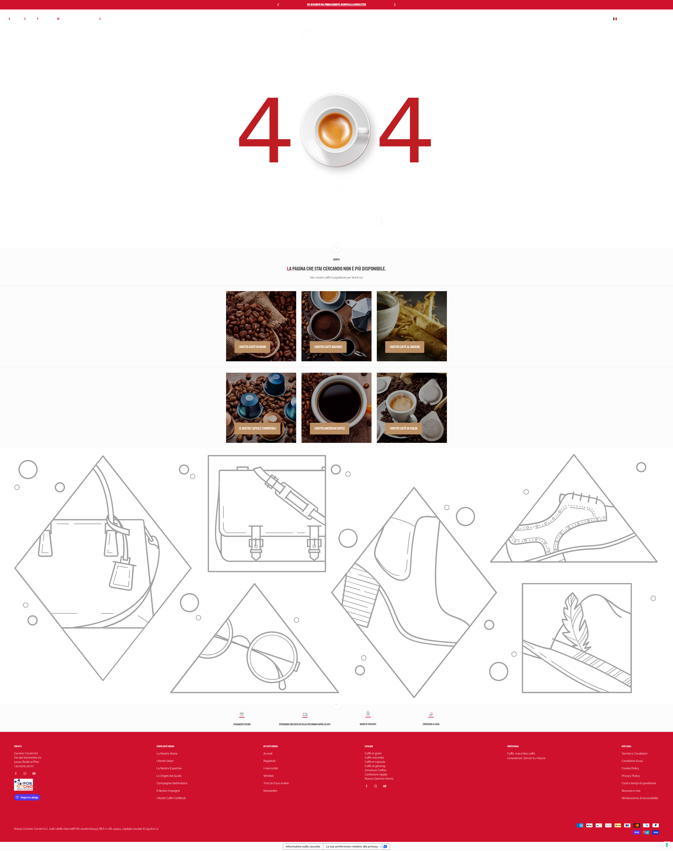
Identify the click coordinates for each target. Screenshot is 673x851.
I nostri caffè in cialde (404, 428)
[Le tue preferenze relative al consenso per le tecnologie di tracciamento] (667, 845)
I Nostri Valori (165, 761)
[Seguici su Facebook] (16, 773)
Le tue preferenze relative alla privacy (352, 846)
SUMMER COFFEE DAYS (110, 19)
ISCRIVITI (634, 826)
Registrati (269, 761)
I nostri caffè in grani (252, 347)
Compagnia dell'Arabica (172, 783)
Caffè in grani (373, 753)
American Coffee (375, 770)
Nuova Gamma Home (379, 778)
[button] (638, 19)
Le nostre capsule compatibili (257, 428)
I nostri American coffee (329, 428)
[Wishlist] (654, 19)
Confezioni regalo (376, 774)
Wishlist (268, 776)
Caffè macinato (374, 757)
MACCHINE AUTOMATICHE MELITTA (74, 19)
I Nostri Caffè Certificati (171, 798)
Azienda (13, 19)
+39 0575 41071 (24, 766)
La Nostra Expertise (169, 768)
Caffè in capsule (375, 761)
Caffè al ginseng (375, 766)
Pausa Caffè (43, 19)
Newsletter (270, 790)
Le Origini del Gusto (169, 776)
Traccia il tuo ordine (276, 783)
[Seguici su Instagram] (25, 773)
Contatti (18, 746)
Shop (27, 19)
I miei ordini (270, 768)
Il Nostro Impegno (168, 790)
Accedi (267, 753)
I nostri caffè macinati (328, 347)
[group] (336, 576)
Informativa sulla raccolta (303, 846)
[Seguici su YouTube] (34, 773)
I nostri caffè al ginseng (405, 347)
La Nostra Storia (167, 753)
